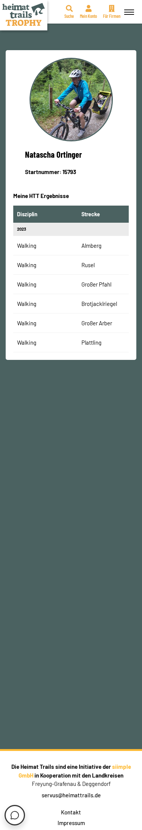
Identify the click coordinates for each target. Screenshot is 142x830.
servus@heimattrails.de (71, 795)
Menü (129, 12)
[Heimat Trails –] (23, 15)
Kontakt (71, 812)
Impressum (71, 822)
